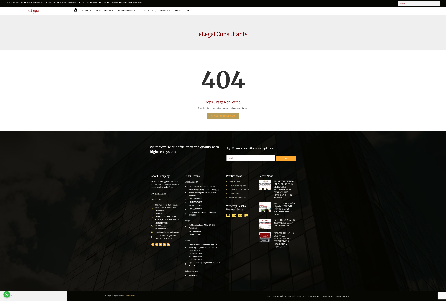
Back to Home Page (224, 116)
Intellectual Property (237, 185)
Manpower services (237, 197)
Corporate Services (125, 10)
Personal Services (103, 10)
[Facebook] (152, 244)
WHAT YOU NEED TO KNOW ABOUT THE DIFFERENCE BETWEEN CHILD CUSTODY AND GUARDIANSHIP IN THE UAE (284, 189)
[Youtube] (168, 244)
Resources (164, 10)
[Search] (442, 3)
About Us (85, 10)
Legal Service (234, 181)
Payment (178, 10)
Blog (154, 10)
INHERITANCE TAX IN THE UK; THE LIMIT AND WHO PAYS (284, 223)
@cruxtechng (130, 295)
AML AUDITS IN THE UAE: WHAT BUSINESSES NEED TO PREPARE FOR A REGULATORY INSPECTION (284, 240)
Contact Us (144, 10)
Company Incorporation (238, 189)
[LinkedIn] (160, 244)
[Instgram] (164, 244)
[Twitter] (156, 244)
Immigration (233, 193)
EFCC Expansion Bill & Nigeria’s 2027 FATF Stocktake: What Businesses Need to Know (284, 209)
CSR (187, 10)
